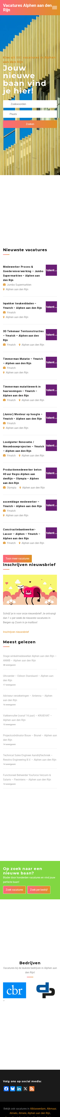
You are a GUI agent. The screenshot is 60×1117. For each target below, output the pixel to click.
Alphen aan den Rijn (39, 1113)
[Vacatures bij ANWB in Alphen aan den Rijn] (45, 990)
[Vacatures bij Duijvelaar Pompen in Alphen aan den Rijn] (14, 990)
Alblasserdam (38, 1108)
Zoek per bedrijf (39, 889)
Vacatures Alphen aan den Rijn (27, 7)
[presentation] (3, 1000)
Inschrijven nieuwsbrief (16, 631)
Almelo (13, 1113)
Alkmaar (51, 1108)
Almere (22, 1113)
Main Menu (54, 7)
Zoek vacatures (14, 889)
